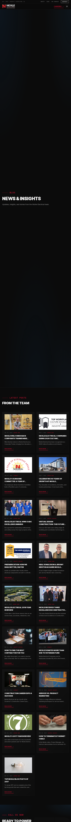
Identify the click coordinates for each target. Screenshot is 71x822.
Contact (65, 1)
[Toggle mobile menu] (67, 6)
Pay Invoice (55, 1)
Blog (48, 1)
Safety (43, 1)
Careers (58, 6)
